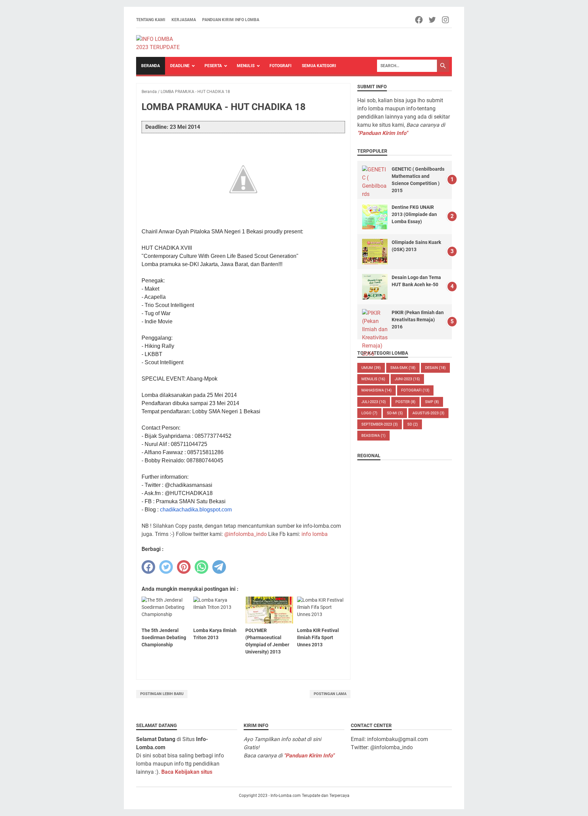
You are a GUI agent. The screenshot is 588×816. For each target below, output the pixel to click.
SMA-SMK (402, 368)
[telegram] (219, 567)
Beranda (150, 65)
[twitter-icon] (433, 19)
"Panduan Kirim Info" (382, 133)
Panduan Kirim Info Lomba (230, 19)
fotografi (415, 390)
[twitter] (166, 567)
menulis (373, 379)
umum (371, 368)
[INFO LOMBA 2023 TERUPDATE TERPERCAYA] (161, 42)
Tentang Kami (150, 19)
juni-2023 (407, 379)
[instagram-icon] (446, 19)
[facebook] (148, 567)
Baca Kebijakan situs (186, 772)
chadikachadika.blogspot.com (196, 509)
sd (412, 424)
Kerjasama (184, 19)
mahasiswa (376, 390)
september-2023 (379, 424)
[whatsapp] (201, 567)
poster (405, 402)
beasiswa (373, 435)
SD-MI (395, 413)
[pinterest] (184, 567)
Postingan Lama (330, 694)
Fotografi (281, 65)
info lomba (314, 534)
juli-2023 (373, 402)
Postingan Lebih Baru (161, 694)
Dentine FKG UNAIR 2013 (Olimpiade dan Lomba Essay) (414, 214)
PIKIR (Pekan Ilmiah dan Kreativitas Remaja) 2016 (418, 319)
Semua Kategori (319, 65)
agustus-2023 (428, 413)
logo (369, 413)
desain (435, 368)
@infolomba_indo (245, 534)
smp (432, 402)
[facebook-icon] (419, 19)
